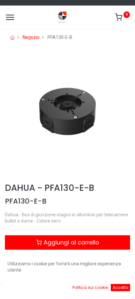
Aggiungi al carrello (70, 242)
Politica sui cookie (90, 287)
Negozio (31, 37)
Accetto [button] (120, 287)
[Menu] (10, 17)
